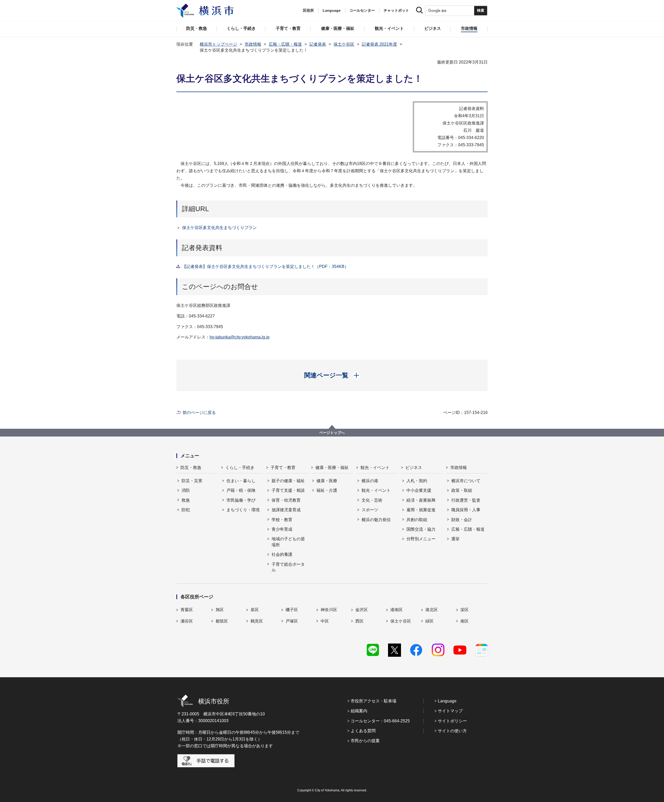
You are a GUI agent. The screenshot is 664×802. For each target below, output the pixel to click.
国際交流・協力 (420, 529)
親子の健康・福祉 (288, 481)
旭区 (220, 609)
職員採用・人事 (465, 510)
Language (447, 701)
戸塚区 (292, 621)
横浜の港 (370, 481)
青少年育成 (282, 529)
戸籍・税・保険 (240, 490)
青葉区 (187, 609)
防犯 (186, 510)
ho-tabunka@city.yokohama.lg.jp (239, 337)
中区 (325, 621)
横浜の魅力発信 (376, 519)
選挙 (455, 539)
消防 (186, 490)
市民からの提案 (365, 740)
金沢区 (361, 609)
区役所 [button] (308, 10)
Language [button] (332, 10)
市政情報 (253, 44)
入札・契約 (416, 481)
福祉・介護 (326, 490)
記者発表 (317, 44)
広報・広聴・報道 (285, 44)
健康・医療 (326, 481)
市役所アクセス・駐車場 (373, 701)
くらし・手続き (239, 467)
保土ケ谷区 (344, 44)
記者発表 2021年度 (379, 44)
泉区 (255, 609)
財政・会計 (461, 519)
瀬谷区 (187, 621)
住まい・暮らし (240, 481)
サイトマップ (450, 711)
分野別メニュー (420, 539)
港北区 (431, 609)
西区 (359, 621)
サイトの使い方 (452, 731)
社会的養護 (282, 554)
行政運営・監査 (465, 500)
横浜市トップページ (218, 44)
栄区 (464, 609)
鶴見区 (257, 621)
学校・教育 (282, 519)
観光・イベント (375, 467)
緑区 (429, 621)
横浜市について (465, 481)
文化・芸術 (372, 500)
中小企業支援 (418, 490)
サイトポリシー (452, 721)
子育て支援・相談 (288, 490)
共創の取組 (416, 519)
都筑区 (222, 621)
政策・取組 (461, 490)
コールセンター (362, 10)
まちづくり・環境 (243, 510)
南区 (464, 621)
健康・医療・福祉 (332, 467)
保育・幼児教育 (286, 500)
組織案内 (359, 711)
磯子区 (292, 609)
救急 (186, 500)
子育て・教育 (283, 467)
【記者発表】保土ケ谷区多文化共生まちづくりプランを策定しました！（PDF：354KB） (265, 266)
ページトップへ (332, 433)
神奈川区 (329, 609)
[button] (332, 375)
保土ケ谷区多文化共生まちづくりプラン (219, 227)
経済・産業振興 (420, 500)
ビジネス (413, 467)
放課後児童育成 (286, 510)
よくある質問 (363, 731)
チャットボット (396, 10)
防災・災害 (192, 481)
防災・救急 (191, 467)
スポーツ (370, 510)
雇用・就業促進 (420, 510)
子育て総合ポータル (288, 567)
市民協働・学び (240, 500)
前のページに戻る (199, 412)
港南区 (396, 609)
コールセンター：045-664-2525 (380, 721)
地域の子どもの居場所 (288, 542)
